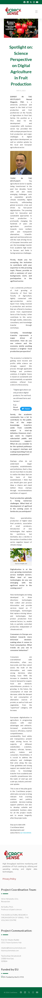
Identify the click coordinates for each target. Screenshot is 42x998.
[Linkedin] (28, 2)
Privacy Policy (9, 878)
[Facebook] (25, 2)
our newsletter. (25, 833)
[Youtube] (37, 2)
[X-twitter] (31, 2)
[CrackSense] (15, 11)
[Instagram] (34, 2)
